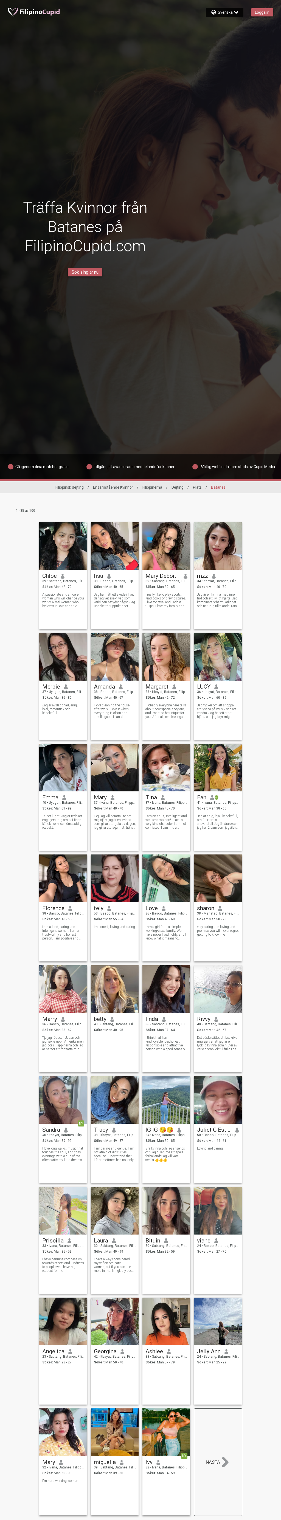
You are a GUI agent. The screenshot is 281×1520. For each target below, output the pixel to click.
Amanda (104, 686)
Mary (100, 797)
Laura (101, 1240)
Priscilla (53, 1240)
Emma (50, 797)
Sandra (51, 1129)
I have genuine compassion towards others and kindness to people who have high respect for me (63, 1265)
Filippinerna (152, 487)
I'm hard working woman (60, 1481)
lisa (98, 576)
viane (203, 1240)
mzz (202, 576)
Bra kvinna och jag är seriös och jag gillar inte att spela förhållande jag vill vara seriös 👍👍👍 (165, 1154)
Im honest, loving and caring (114, 927)
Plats (197, 487)
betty (100, 1019)
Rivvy (203, 1019)
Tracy (101, 1129)
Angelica (53, 1351)
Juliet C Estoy (214, 1129)
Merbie (51, 686)
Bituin (152, 1240)
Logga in (262, 12)
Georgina (105, 1351)
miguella (105, 1462)
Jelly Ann (209, 1351)
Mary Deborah (162, 576)
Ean (201, 797)
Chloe (49, 576)
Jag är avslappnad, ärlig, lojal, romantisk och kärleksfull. (60, 709)
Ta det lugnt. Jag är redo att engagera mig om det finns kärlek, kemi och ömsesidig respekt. (62, 822)
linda (151, 1019)
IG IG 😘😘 (159, 1129)
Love (151, 908)
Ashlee (154, 1351)
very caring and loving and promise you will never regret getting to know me (218, 930)
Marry (49, 1019)
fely (98, 908)
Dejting (178, 487)
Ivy (149, 1462)
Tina (151, 797)
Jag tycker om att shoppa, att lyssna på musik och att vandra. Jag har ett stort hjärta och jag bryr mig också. (216, 711)
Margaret (156, 686)
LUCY (203, 686)
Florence (53, 908)
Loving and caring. (210, 1148)
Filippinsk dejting (69, 487)
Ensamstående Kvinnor (113, 487)
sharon (205, 908)
